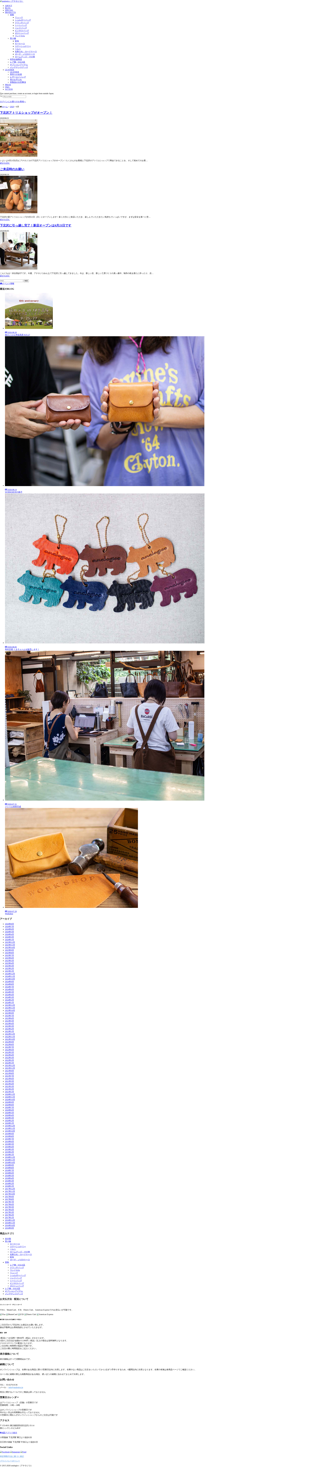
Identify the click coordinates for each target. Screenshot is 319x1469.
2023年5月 (9, 1021)
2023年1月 (9, 1031)
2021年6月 (9, 1079)
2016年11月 (10, 1223)
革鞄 (12, 15)
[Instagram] (15, 1452)
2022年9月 (9, 1042)
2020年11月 (10, 1097)
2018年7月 (9, 1170)
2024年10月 (10, 979)
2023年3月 (9, 1026)
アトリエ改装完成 (13, 805)
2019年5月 (9, 1144)
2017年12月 (10, 1189)
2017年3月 (9, 1212)
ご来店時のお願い (12, 169)
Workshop (11, 912)
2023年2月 (9, 1029)
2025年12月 (10, 942)
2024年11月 (10, 976)
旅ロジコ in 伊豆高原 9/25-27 (17, 333)
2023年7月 (9, 1016)
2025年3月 (9, 966)
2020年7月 (9, 1107)
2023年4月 (9, 1023)
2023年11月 (10, 1008)
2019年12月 (10, 1126)
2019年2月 (9, 1152)
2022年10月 (10, 1039)
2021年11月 (10, 1068)
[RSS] (23, 1452)
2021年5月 (9, 1081)
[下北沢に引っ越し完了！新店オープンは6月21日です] (18, 269)
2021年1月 (9, 1092)
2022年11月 (10, 1037)
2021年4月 (9, 1084)
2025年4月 (9, 963)
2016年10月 (10, 1225)
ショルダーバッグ (23, 20)
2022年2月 (9, 1060)
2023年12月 (10, 1005)
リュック (19, 17)
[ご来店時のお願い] (18, 213)
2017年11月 (10, 1191)
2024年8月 (9, 984)
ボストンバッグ (22, 33)
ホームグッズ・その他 (25, 57)
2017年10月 (10, 1194)
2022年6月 (9, 1050)
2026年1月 (9, 940)
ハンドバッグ (21, 28)
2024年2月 (9, 1000)
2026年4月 (9, 934)
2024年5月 (9, 992)
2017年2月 (9, 1215)
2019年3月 (9, 1149)
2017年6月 (9, 1204)
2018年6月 (9, 1173)
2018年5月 (9, 1176)
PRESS (8, 85)
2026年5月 (9, 932)
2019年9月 (9, 1134)
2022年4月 (9, 1055)
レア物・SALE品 (17, 62)
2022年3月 (9, 1058)
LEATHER (9, 70)
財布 (17, 41)
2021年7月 (9, 1076)
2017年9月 (9, 1197)
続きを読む (5, 163)
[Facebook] (5, 1452)
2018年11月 (10, 1160)
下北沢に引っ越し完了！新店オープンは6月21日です (35, 225)
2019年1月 (9, 1155)
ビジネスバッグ (22, 30)
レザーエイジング (18, 77)
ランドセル (20, 36)
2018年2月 (9, 1183)
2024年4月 (9, 995)
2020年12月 (10, 1094)
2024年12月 (10, 974)
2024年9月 (9, 982)
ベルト (18, 49)
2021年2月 (9, 1089)
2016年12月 (10, 1220)
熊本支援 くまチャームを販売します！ (22, 648)
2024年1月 (9, 1003)
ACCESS (9, 89)
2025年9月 (9, 950)
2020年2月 (9, 1121)
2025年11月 (10, 945)
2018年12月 (10, 1157)
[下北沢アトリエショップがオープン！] (18, 156)
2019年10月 (10, 1131)
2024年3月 (9, 997)
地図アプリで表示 (9, 1433)
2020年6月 (9, 1110)
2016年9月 (9, 1228)
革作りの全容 (16, 74)
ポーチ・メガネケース (25, 54)
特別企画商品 (16, 59)
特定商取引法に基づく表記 (12, 1456)
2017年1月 (9, 1218)
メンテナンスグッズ (19, 67)
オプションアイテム (19, 65)
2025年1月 (9, 971)
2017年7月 (9, 1202)
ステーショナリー (23, 46)
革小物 (13, 38)
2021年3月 (9, 1086)
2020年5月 (9, 1113)
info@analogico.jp (15, 1387)
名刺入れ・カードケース (26, 51)
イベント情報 (8, 283)
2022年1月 (9, 1063)
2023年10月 (10, 1010)
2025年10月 (10, 947)
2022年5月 (9, 1052)
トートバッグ (21, 25)
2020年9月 (9, 1102)
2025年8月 (9, 953)
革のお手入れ (16, 80)
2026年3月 (9, 937)
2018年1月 (9, 1186)
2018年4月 (9, 1178)
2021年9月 (9, 1071)
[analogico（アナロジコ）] (12, 1)
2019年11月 (10, 1128)
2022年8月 (9, 1044)
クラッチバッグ (22, 23)
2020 (12, 107)
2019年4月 (9, 1147)
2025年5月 (9, 961)
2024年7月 (9, 987)
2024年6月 (9, 989)
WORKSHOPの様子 (13, 491)
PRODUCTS (10, 12)
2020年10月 (10, 1100)
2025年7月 (9, 955)
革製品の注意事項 (18, 82)
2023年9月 (9, 1013)
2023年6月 (9, 1018)
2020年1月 (9, 1123)
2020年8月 (9, 1105)
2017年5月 (9, 1207)
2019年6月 (9, 1141)
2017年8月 (9, 1199)
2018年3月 (9, 1181)
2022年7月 (9, 1047)
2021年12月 (10, 1065)
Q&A (7, 87)
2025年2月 (9, 968)
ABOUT (8, 6)
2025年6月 (9, 958)
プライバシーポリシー (10, 1461)
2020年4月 (9, 1115)
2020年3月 (9, 1118)
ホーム (5, 107)
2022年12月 (10, 1034)
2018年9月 (9, 1165)
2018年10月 (10, 1162)
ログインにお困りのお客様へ (13, 102)
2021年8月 (9, 1073)
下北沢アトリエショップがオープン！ (26, 112)
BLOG (8, 8)
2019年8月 (9, 1136)
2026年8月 (9, 924)
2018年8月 (9, 1168)
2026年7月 (9, 926)
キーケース (20, 44)
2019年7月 (9, 1139)
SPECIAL (9, 10)
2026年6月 (9, 929)
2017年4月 (9, 1210)
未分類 (8, 1239)
